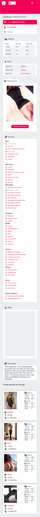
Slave (9, 234)
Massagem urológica (14, 192)
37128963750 (12, 511)
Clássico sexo (12, 144)
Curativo (10, 241)
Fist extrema (11, 275)
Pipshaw (10, 180)
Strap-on (10, 236)
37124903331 (12, 449)
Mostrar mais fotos (20, 126)
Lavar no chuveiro (13, 177)
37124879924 (12, 480)
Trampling (11, 244)
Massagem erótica (13, 190)
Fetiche (10, 159)
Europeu (23, 70)
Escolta (10, 167)
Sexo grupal (11, 151)
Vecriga (10, 32)
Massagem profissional (15, 187)
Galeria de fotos (12, 81)
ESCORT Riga (7, 17)
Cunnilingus (11, 262)
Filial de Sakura (12, 208)
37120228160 (11, 27)
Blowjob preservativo (14, 252)
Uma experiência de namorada (17, 254)
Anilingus (10, 265)
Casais (10, 174)
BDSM (9, 231)
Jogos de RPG (12, 239)
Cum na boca (12, 283)
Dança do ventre (12, 218)
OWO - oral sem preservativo (16, 149)
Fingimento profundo (14, 257)
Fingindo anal (12, 272)
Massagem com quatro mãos (16, 200)
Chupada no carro (13, 259)
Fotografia (11, 169)
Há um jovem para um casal (16, 172)
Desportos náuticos (14, 298)
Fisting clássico (12, 270)
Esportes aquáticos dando (16, 296)
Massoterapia (12, 197)
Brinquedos (11, 156)
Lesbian (10, 221)
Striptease (11, 216)
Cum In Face (11, 288)
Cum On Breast (12, 285)
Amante (10, 226)
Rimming (10, 182)
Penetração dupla (13, 154)
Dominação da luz (13, 228)
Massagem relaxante (14, 205)
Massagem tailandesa (14, 195)
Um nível (10, 146)
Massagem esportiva (14, 203)
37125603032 (12, 418)
